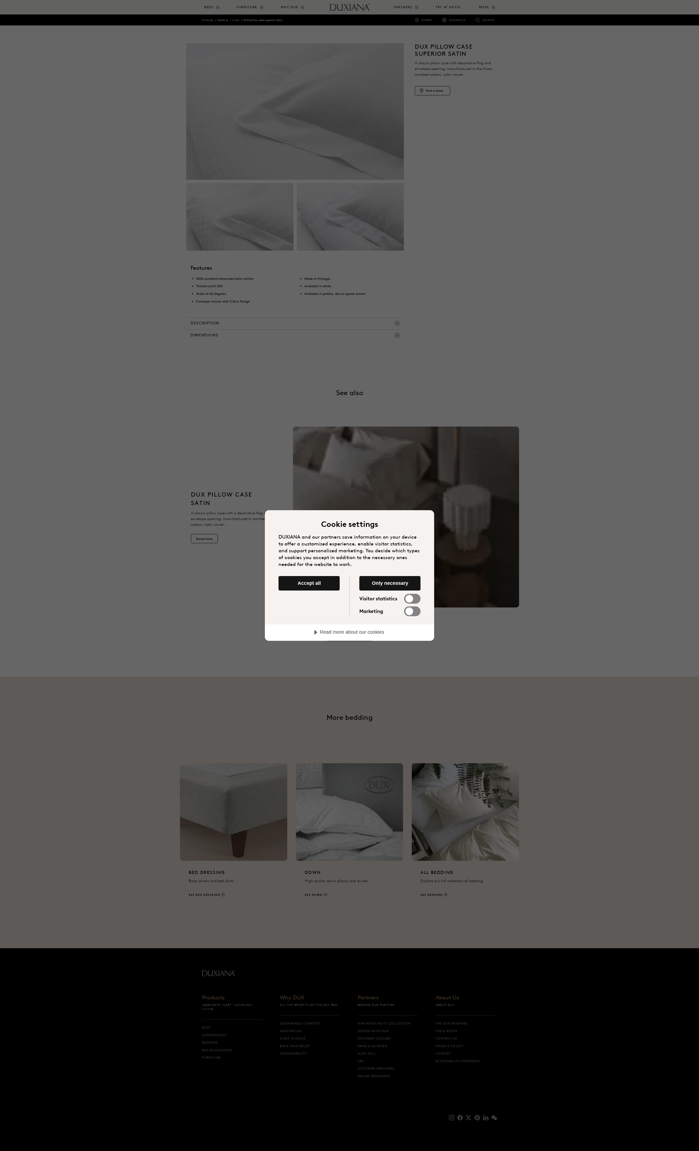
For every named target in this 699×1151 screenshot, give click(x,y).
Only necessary (390, 583)
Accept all (309, 583)
